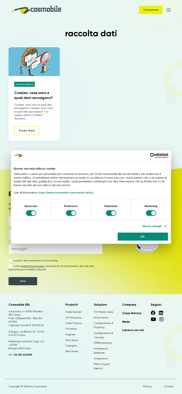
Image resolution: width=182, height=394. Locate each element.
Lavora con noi (133, 330)
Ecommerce (101, 317)
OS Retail (71, 328)
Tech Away (71, 340)
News (126, 321)
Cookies (168, 386)
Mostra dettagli (152, 225)
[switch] (71, 213)
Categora (71, 345)
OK (143, 236)
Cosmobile (40, 386)
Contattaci (150, 9)
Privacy (147, 386)
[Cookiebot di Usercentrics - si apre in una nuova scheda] (152, 155)
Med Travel (71, 351)
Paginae (70, 334)
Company (129, 304)
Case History (131, 313)
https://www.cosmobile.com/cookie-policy (66, 192)
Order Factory (73, 323)
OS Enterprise (73, 317)
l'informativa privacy (32, 266)
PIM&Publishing (102, 342)
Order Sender (73, 311)
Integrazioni (101, 358)
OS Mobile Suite (103, 311)
